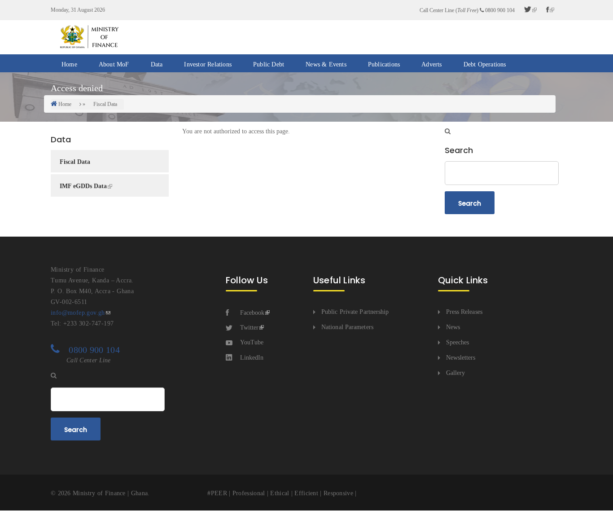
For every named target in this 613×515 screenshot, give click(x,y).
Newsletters (461, 357)
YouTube (251, 342)
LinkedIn (251, 357)
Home (69, 64)
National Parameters (347, 327)
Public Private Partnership (355, 311)
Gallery (455, 373)
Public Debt (268, 64)
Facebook (252, 312)
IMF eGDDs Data (83, 186)
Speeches (457, 342)
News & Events (326, 64)
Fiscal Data (105, 104)
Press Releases (464, 311)
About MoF (114, 64)
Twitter (249, 327)
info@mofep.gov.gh (78, 312)
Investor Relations (208, 64)
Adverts (431, 64)
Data (157, 64)
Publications (384, 64)
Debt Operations (485, 64)
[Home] (89, 36)
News (453, 327)
